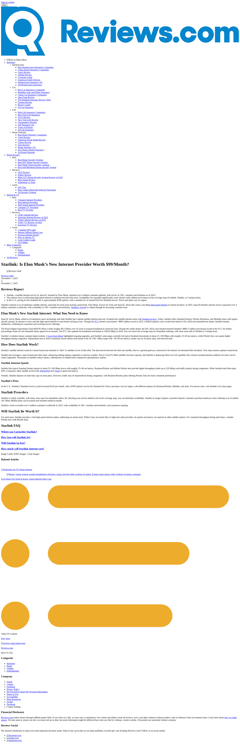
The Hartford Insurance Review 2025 (34, 100)
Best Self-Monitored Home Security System (37, 167)
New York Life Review (28, 120)
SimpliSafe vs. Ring (26, 182)
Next (8, 638)
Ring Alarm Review (26, 180)
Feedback (11, 687)
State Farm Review (26, 97)
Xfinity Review (24, 175)
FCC (96, 321)
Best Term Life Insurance (29, 115)
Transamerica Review (27, 122)
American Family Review (29, 80)
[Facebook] (14, 735)
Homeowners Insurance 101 (30, 82)
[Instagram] (14, 740)
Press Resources (14, 699)
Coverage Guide (25, 77)
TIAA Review (24, 117)
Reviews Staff (7, 276)
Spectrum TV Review (27, 225)
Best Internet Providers (28, 202)
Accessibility (12, 697)
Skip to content (7, 2)
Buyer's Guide (24, 105)
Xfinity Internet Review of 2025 (32, 220)
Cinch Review (24, 137)
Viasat (57, 371)
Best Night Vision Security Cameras (33, 165)
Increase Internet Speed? (28, 235)
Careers (10, 684)
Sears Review (24, 145)
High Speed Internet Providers (31, 205)
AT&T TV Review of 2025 (30, 222)
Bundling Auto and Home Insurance (34, 92)
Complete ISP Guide (27, 230)
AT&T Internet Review (28, 215)
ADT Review (24, 172)
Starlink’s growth (78, 307)
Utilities (21, 252)
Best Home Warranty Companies (32, 135)
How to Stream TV (26, 237)
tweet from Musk (55, 336)
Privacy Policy (13, 689)
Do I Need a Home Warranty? (31, 150)
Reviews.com (7, 717)
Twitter (10, 702)
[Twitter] (13, 738)
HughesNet (45, 371)
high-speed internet (159, 305)
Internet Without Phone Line (30, 232)
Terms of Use (12, 694)
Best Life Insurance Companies (31, 112)
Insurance (11, 663)
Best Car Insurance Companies (31, 90)
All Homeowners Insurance (30, 85)
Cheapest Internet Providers (30, 200)
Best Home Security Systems (30, 160)
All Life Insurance (26, 130)
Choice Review (24, 142)
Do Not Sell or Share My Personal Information (27, 692)
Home (20, 250)
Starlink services (149, 319)
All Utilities (23, 242)
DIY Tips (22, 187)
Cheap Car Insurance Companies (32, 95)
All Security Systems (27, 192)
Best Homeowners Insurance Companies (35, 67)
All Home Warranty (26, 152)
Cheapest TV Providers (28, 207)
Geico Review (24, 72)
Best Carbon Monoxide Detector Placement (37, 190)
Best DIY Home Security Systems (33, 162)
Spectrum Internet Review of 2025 (33, 217)
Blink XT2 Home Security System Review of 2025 (40, 177)
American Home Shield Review (32, 140)
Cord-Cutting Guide (26, 240)
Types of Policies (25, 127)
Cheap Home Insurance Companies (33, 70)
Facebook (11, 704)
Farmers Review (25, 102)
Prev (3, 638)
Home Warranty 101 (27, 147)
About (9, 682)
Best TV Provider (25, 210)
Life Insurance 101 (26, 125)
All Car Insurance (25, 107)
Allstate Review (25, 75)
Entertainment (24, 255)
